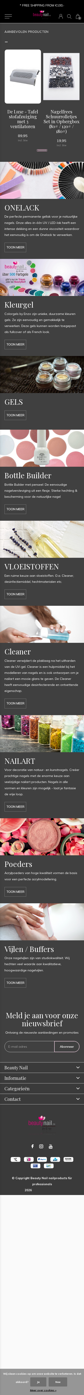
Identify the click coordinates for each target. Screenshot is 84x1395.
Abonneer (67, 1047)
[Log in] (61, 16)
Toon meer (15, 247)
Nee (57, 1382)
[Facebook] (32, 1146)
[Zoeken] (69, 16)
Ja (38, 1382)
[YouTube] (51, 1146)
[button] (8, 16)
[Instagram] (41, 1146)
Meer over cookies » (43, 1390)
